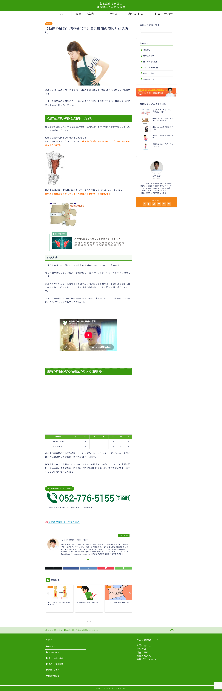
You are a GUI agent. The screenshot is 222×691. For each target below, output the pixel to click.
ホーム (58, 14)
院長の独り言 (148, 79)
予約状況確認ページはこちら (64, 522)
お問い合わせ (163, 14)
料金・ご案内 (84, 14)
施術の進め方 (143, 655)
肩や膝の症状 (148, 56)
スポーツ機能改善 (150, 67)
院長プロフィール (146, 659)
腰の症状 (48, 24)
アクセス (111, 14)
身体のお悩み (137, 14)
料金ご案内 (142, 652)
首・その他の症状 (150, 62)
